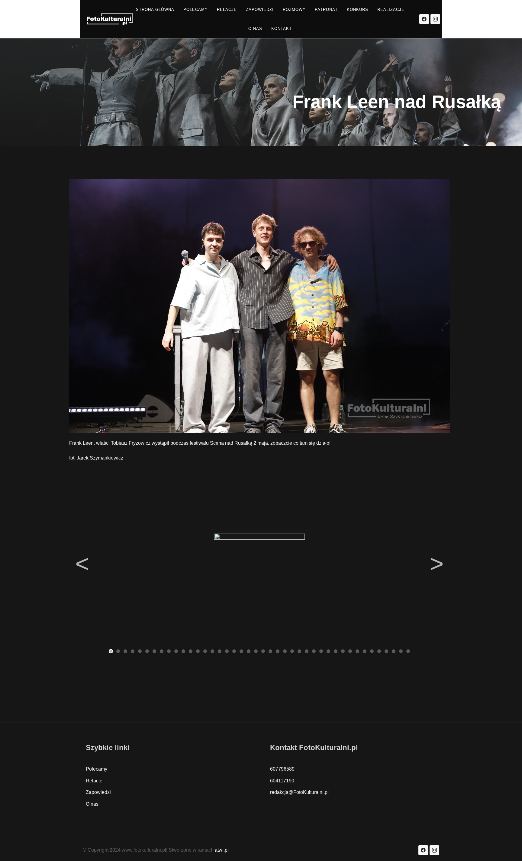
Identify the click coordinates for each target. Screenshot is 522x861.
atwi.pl (222, 850)
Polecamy (195, 9)
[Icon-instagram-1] (435, 19)
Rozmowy (294, 9)
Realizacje (390, 9)
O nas (255, 28)
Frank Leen (81, 443)
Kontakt (281, 28)
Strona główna (155, 9)
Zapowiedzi (260, 9)
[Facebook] (424, 19)
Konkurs (357, 9)
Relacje (227, 9)
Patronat (326, 9)
